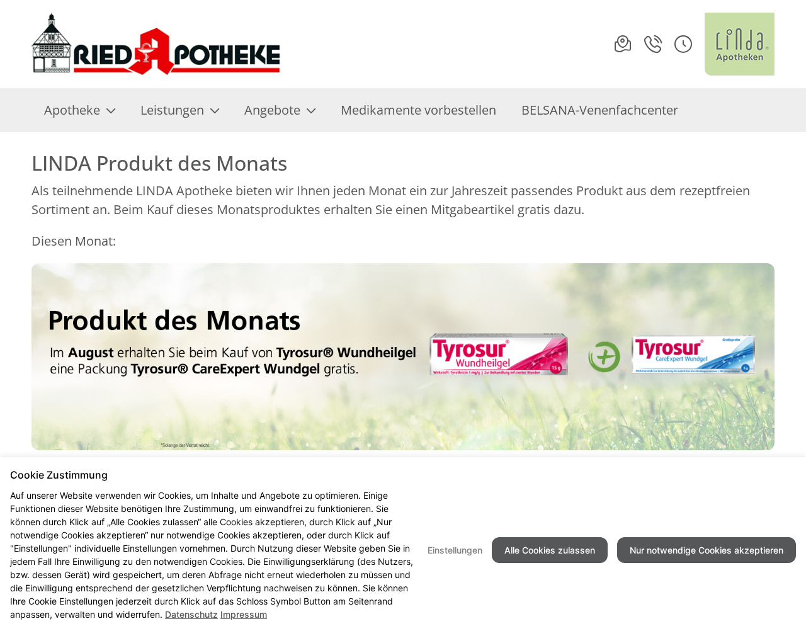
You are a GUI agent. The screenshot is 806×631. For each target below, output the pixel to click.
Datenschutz (191, 614)
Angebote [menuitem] (272, 109)
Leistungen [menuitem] (172, 109)
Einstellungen (455, 550)
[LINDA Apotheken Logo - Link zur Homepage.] (740, 44)
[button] (683, 44)
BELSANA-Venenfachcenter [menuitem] (599, 109)
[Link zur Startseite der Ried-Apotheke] (156, 44)
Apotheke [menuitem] (72, 109)
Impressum (243, 614)
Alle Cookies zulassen (549, 550)
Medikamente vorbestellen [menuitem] (418, 109)
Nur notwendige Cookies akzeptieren (706, 550)
